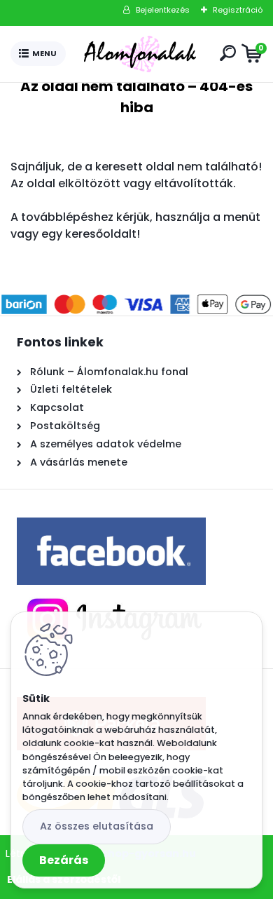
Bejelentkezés (163, 9)
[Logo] (140, 54)
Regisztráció (237, 9)
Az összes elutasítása (96, 826)
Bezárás (63, 860)
